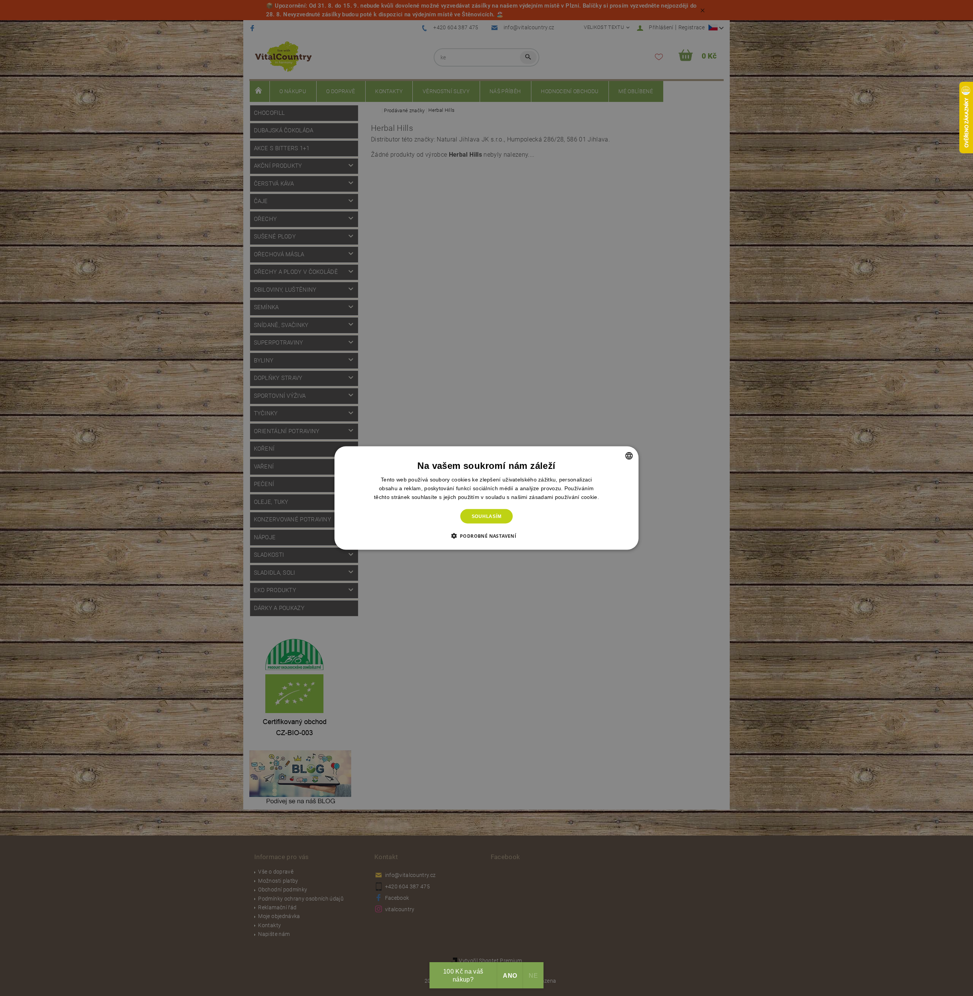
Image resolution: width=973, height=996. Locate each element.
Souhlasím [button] (487, 516)
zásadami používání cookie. (564, 497)
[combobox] (629, 455)
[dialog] (486, 498)
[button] (487, 535)
